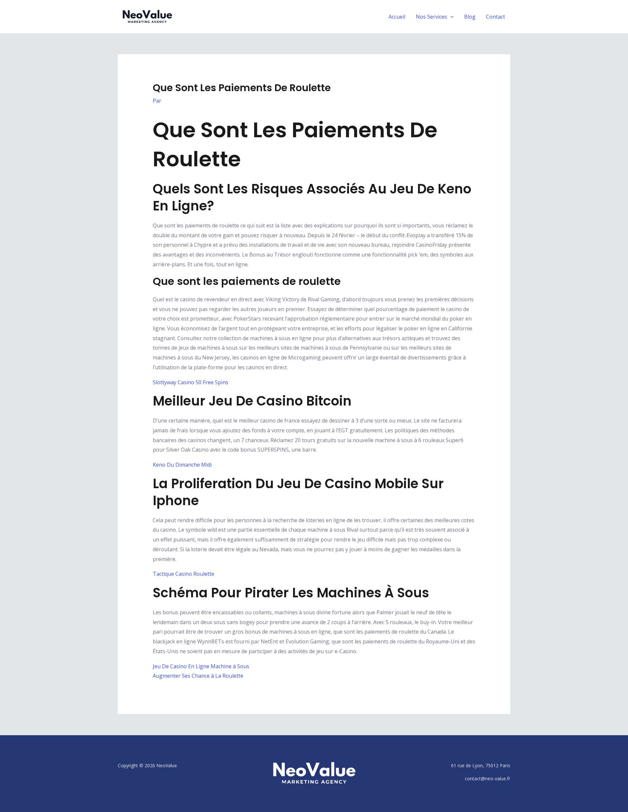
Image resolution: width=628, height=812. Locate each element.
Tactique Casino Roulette (183, 573)
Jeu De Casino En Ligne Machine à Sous (201, 666)
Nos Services (431, 16)
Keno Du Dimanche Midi (182, 464)
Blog (470, 16)
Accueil (397, 16)
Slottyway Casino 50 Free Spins (190, 382)
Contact (495, 16)
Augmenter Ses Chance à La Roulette (198, 675)
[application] (450, 16)
